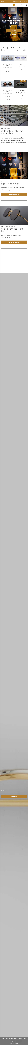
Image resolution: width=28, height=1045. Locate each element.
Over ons (3, 146)
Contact (11, 146)
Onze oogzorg (14, 199)
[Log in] (21, 5)
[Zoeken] (23, 5)
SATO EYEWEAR (14, 796)
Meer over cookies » (14, 1043)
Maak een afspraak (14, 194)
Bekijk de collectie (14, 242)
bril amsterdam (14, 34)
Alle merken (14, 246)
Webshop (14, 30)
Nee (19, 1041)
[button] (2, 5)
